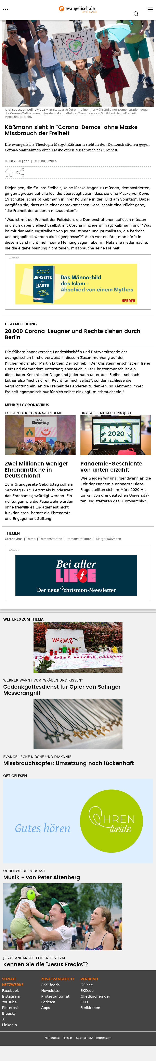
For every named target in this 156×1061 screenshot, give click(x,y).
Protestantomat (55, 996)
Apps (45, 1008)
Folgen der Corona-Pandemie (34, 413)
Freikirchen (90, 1008)
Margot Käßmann (108, 538)
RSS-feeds (50, 985)
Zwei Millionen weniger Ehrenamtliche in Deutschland (36, 470)
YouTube (9, 1002)
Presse (67, 1037)
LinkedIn (9, 1025)
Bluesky (9, 1013)
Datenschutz (84, 1037)
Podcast (48, 1002)
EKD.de (87, 990)
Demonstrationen (79, 538)
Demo (31, 538)
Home (9, 172)
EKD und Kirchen (45, 161)
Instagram (11, 996)
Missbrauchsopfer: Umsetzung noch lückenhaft (68, 763)
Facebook (10, 990)
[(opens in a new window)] (76, 284)
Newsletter (51, 990)
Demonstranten (51, 538)
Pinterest (10, 1008)
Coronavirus (13, 538)
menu (5, 9)
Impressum (103, 1037)
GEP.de (86, 985)
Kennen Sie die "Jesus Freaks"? (45, 964)
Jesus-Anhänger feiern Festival (34, 958)
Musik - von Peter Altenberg (41, 877)
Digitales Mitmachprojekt (106, 413)
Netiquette (52, 1037)
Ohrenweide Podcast (24, 871)
